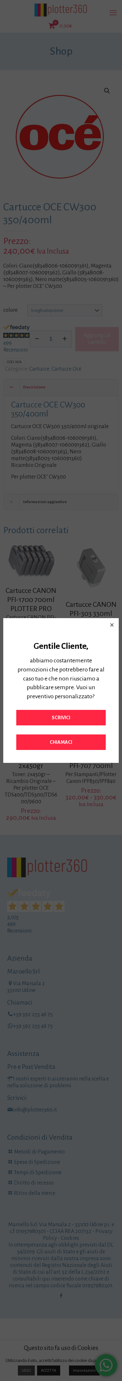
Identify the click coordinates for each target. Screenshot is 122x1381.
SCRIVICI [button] (61, 717)
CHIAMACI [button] (61, 742)
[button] (112, 625)
